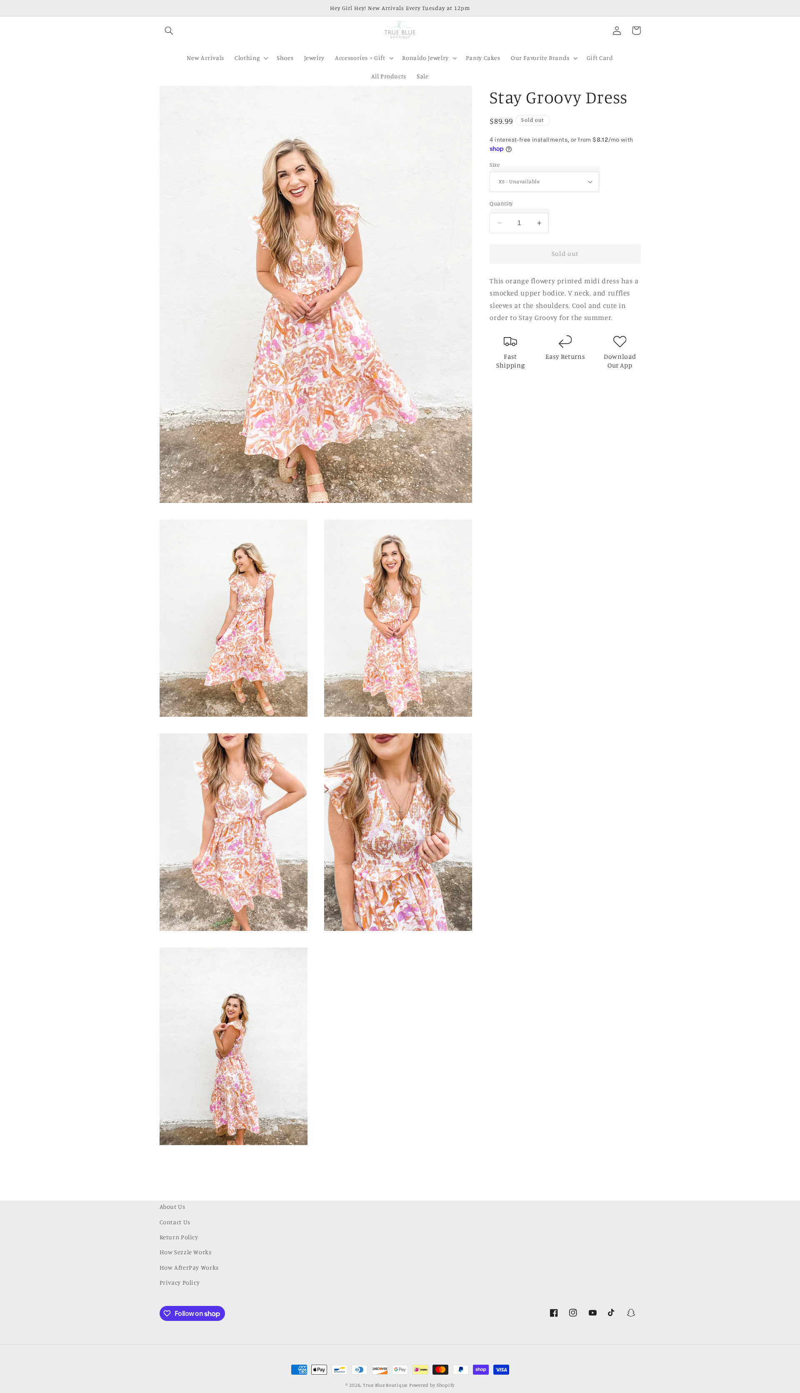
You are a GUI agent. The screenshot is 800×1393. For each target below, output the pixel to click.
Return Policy (179, 1236)
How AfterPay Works (189, 1267)
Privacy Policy (180, 1282)
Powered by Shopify (432, 1385)
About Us (172, 1206)
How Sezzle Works (186, 1251)
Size (495, 164)
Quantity (501, 203)
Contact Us (175, 1221)
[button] (169, 30)
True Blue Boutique (385, 1385)
